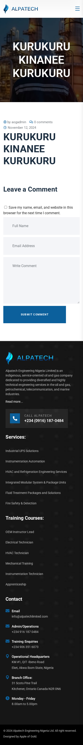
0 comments (43, 122)
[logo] (20, 8)
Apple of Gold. (28, 736)
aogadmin (19, 122)
